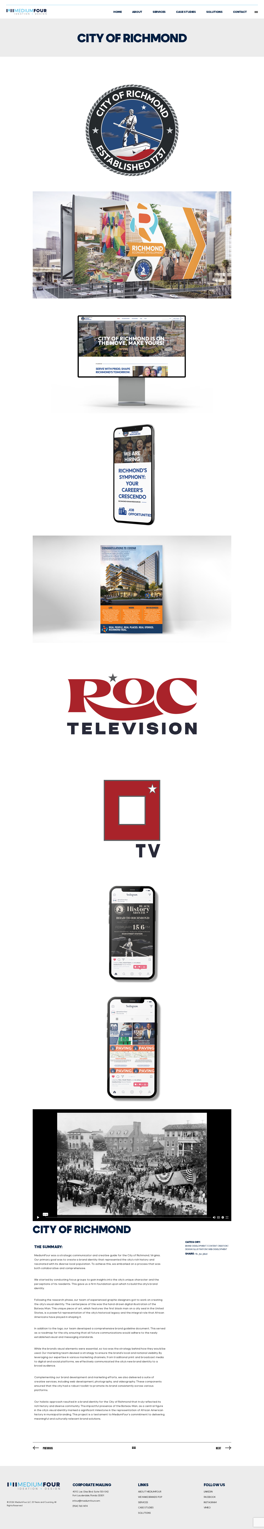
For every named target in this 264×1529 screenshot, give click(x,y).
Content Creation (217, 1245)
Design (188, 1249)
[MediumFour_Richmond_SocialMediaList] (132, 1048)
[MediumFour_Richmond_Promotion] (132, 589)
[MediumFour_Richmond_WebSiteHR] (132, 359)
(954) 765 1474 (80, 1505)
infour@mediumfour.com (86, 1500)
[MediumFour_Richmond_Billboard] (132, 244)
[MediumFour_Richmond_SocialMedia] (132, 933)
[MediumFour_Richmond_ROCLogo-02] (132, 818)
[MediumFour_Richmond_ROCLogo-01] (132, 703)
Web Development (217, 1249)
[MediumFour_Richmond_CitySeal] (132, 130)
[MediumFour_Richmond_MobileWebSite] (132, 474)
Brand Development (195, 1245)
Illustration (200, 1249)
